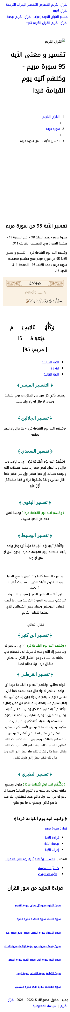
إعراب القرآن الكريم (28, 17)
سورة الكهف (38, 932)
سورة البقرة (54, 905)
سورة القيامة (53, 973)
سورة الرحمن (15, 959)
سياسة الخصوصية (44, 1006)
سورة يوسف (53, 946)
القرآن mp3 (60, 11)
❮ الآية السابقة (48, 868)
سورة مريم (24, 932)
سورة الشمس (23, 986)
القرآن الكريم (59, 5)
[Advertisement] (35, 182)
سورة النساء (54, 919)
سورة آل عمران (38, 905)
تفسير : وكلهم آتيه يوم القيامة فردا (30, 859)
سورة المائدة (38, 919)
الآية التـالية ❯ (47, 874)
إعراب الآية (52, 850)
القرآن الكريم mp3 (37, 23)
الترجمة (11, 5)
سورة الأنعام (22, 905)
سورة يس (40, 946)
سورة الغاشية (53, 986)
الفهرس (44, 5)
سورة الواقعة (25, 946)
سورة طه (11, 932)
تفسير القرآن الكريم (55, 17)
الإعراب (21, 5)
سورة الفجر (38, 986)
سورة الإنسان (37, 973)
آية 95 (55, 368)
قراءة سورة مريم (56, 828)
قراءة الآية (52, 838)
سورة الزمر (42, 959)
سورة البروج (22, 973)
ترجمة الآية (51, 844)
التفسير (32, 5)
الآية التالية (51, 374)
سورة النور (55, 959)
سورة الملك (11, 946)
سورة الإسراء (53, 932)
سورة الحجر (29, 959)
